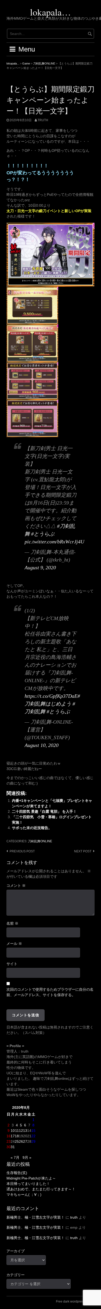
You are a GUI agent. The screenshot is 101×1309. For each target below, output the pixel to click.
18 (17, 1136)
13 (25, 1130)
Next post (82, 851)
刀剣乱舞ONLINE (40, 841)
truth (43, 120)
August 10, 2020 (42, 745)
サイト (11, 964)
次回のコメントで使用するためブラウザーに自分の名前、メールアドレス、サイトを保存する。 (49, 992)
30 (8, 1147)
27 (25, 1141)
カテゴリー (15, 1275)
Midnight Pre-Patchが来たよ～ (31, 1178)
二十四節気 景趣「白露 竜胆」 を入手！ (44, 811)
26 (21, 1141)
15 (33, 1130)
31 (13, 1147)
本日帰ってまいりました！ (28, 1184)
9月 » (27, 1157)
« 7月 (15, 1157)
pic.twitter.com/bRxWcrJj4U (54, 541)
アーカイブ (15, 1251)
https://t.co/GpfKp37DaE (51, 696)
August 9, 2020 (40, 567)
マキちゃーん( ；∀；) (23, 1194)
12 (21, 1130)
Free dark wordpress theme (75, 1301)
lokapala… (50, 12)
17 (13, 1136)
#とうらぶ (42, 534)
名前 (12, 923)
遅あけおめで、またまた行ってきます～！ (40, 1189)
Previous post (22, 851)
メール (14, 943)
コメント (16, 885)
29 (33, 1141)
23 (8, 1141)
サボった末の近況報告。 (32, 828)
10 (13, 1130)
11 (17, 1130)
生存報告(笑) (16, 1173)
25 (17, 1141)
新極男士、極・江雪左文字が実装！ (35, 1217)
